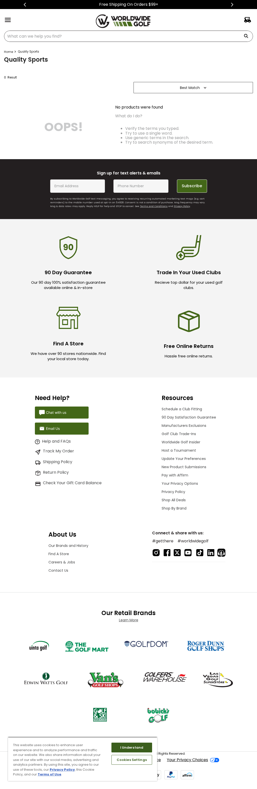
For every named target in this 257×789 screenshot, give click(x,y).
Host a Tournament (179, 450)
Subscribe (192, 186)
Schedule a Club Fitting (182, 409)
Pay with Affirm (175, 475)
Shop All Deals (174, 500)
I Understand (132, 747)
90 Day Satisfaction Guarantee (189, 417)
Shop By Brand (174, 508)
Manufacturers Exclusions (184, 425)
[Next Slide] (232, 5)
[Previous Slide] (25, 5)
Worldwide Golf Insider (181, 442)
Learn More (128, 620)
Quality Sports (28, 51)
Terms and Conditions (154, 206)
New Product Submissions (184, 466)
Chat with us (56, 412)
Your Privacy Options (180, 483)
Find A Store (58, 553)
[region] (82, 759)
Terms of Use (49, 774)
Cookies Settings (132, 759)
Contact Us (58, 570)
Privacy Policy (182, 206)
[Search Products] (248, 36)
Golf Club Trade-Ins (179, 433)
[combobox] (128, 36)
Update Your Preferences (184, 458)
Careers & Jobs (61, 562)
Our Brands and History (68, 545)
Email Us (53, 428)
